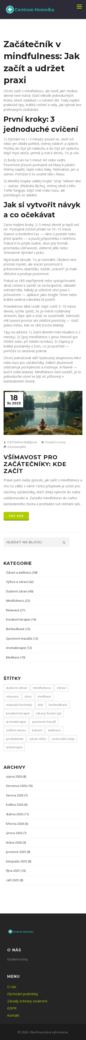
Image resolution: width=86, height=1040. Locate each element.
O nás (11, 986)
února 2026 (16, 833)
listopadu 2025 (18, 861)
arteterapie (14, 747)
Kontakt (13, 1015)
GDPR (11, 1008)
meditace (44, 696)
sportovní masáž (44, 721)
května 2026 (16, 804)
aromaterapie (16, 721)
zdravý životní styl (48, 713)
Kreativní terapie (21, 619)
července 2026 (19, 786)
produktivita (14, 739)
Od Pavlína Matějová (21, 442)
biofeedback (58, 705)
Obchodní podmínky (22, 994)
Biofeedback (18, 629)
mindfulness (42, 688)
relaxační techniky (19, 705)
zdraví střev (37, 739)
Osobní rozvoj (54, 442)
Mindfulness (18, 600)
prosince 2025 (18, 852)
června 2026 (16, 795)
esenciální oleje (63, 739)
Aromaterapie (19, 648)
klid (40, 705)
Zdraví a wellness (21, 572)
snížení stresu (16, 730)
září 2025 (14, 880)
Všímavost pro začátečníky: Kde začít (35, 464)
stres (28, 696)
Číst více (16, 516)
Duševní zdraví (19, 591)
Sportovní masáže (22, 638)
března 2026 (17, 823)
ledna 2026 (16, 842)
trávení (37, 730)
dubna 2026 (17, 814)
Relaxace (15, 610)
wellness (54, 730)
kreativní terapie (18, 713)
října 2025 (16, 870)
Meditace (15, 657)
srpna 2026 (16, 776)
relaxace (12, 696)
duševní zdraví (16, 688)
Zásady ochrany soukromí (27, 1001)
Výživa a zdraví (19, 582)
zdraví (61, 688)
